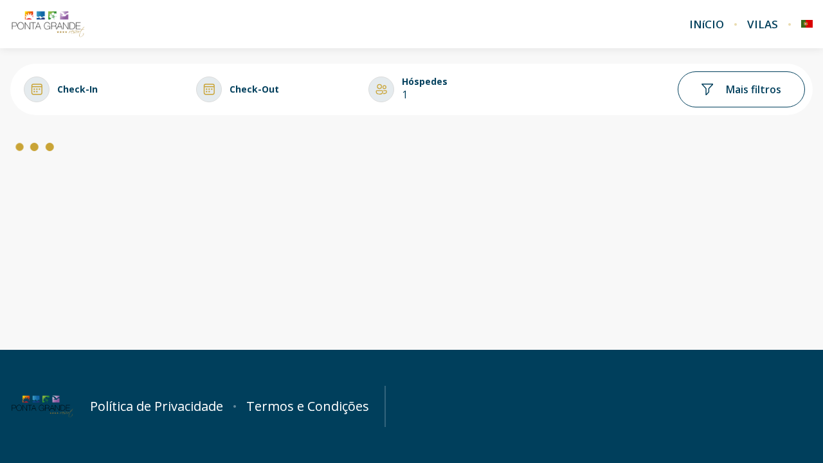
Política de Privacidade (156, 406)
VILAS (762, 24)
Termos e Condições (307, 406)
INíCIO (706, 24)
